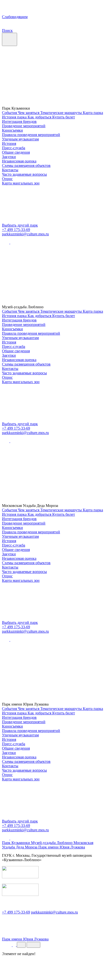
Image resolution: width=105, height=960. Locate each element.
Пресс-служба (13, 148)
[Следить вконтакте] (6, 242)
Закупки (9, 157)
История (9, 143)
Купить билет (63, 117)
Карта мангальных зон (21, 183)
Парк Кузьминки (16, 843)
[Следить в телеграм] (14, 242)
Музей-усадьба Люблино (52, 843)
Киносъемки (12, 130)
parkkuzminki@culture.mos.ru (25, 234)
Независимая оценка (19, 161)
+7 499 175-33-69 (16, 230)
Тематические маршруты (61, 113)
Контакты (10, 170)
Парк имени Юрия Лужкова (61, 847)
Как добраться (40, 117)
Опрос (7, 179)
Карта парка (93, 113)
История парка (15, 117)
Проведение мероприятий (23, 126)
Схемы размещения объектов (26, 165)
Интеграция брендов (19, 121)
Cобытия (10, 113)
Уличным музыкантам (20, 139)
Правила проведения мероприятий (31, 135)
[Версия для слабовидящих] (7, 945)
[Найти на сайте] (15, 945)
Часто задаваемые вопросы (24, 174)
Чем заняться (29, 113)
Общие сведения (16, 152)
